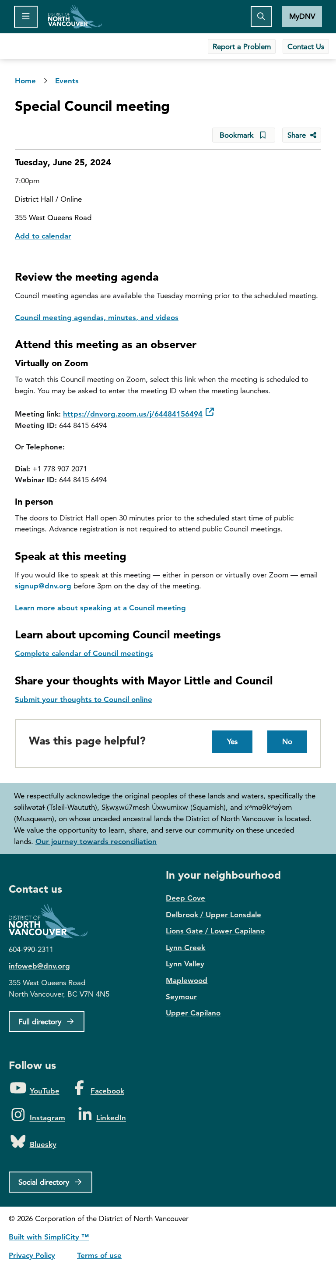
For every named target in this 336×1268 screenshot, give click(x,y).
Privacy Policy (32, 1255)
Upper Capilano (193, 1012)
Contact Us (305, 46)
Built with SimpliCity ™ (49, 1236)
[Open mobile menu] (26, 17)
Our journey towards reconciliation (96, 841)
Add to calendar (43, 236)
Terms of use (99, 1255)
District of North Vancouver (52, 921)
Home (75, 16)
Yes (232, 741)
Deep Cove (185, 898)
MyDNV (302, 16)
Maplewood (186, 980)
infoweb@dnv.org (39, 966)
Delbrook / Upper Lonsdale (213, 914)
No (287, 741)
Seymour (181, 996)
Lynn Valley (185, 963)
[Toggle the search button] (261, 16)
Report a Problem (242, 46)
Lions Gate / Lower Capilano (215, 930)
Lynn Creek (185, 947)
